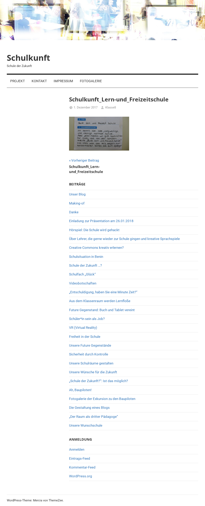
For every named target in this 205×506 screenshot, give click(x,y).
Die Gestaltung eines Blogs (89, 408)
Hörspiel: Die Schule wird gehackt (94, 230)
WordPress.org (80, 476)
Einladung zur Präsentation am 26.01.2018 (101, 221)
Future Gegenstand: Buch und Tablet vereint (102, 310)
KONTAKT (39, 81)
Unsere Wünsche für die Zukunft (93, 372)
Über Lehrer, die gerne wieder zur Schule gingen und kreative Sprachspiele (124, 239)
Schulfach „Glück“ (82, 274)
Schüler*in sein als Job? (87, 319)
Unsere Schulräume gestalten (91, 363)
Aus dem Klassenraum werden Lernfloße (99, 301)
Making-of (76, 203)
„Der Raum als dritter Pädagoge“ (93, 417)
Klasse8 (110, 107)
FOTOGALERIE (91, 81)
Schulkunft (28, 57)
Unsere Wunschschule (85, 425)
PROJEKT (17, 81)
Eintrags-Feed (79, 458)
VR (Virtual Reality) (83, 328)
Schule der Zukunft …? (85, 265)
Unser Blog (77, 194)
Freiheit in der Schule (84, 337)
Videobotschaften (82, 283)
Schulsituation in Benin (86, 257)
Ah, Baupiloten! (80, 390)
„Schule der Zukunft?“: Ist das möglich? (98, 381)
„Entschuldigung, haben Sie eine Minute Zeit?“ (103, 292)
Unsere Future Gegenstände (90, 345)
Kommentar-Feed (82, 467)
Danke (73, 212)
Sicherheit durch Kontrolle (88, 354)
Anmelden (76, 449)
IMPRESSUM (63, 81)
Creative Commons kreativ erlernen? (96, 248)
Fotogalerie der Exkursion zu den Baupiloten (102, 399)
